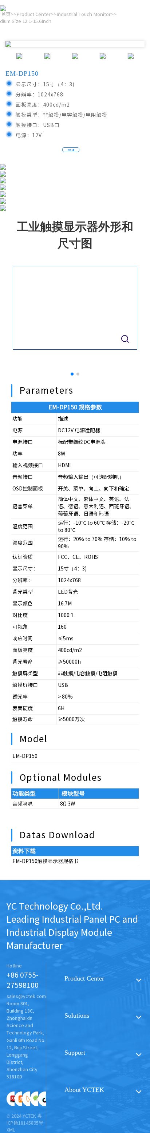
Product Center (84, 978)
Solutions (76, 1015)
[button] (72, 374)
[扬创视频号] (29, 1099)
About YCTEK (84, 1089)
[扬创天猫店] (14, 1099)
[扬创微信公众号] (37, 1099)
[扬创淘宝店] (22, 1099)
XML (11, 1130)
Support (74, 1052)
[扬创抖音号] (45, 1099)
